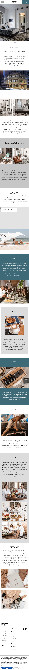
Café (14, 311)
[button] (1, 22)
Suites (14, 94)
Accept (4, 667)
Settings (16, 667)
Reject (10, 667)
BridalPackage (14, 492)
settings (6, 665)
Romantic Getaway (14, 512)
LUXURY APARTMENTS (14, 142)
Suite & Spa (14, 530)
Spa (14, 362)
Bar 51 (14, 258)
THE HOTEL (14, 48)
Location (14, 192)
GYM (14, 409)
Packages (14, 457)
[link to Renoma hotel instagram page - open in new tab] (23, 629)
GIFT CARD (14, 547)
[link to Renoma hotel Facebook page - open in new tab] (26, 629)
